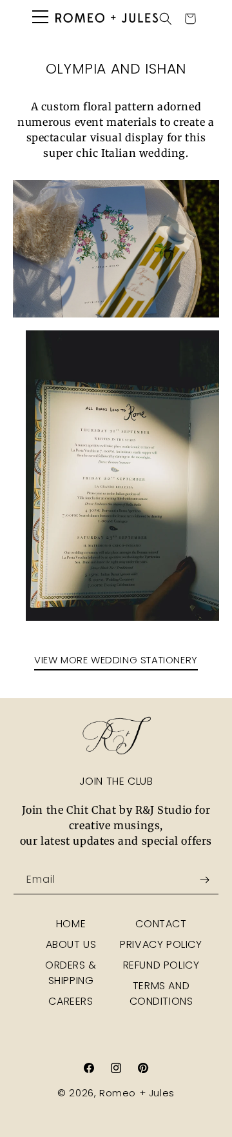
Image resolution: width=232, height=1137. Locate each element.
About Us (71, 944)
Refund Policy (161, 965)
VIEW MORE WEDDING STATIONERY (116, 660)
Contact (160, 923)
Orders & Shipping (71, 973)
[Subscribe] (204, 880)
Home (71, 923)
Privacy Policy (161, 944)
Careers (70, 1001)
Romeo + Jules (137, 1093)
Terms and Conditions (161, 993)
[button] (165, 18)
